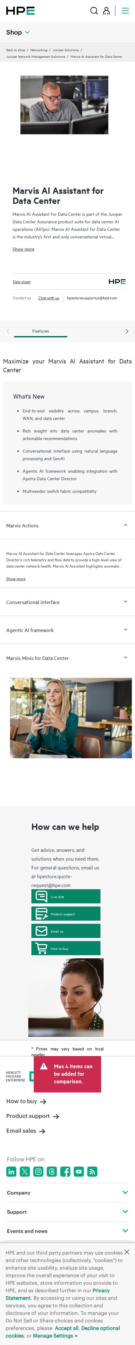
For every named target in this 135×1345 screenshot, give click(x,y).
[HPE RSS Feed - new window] (92, 1172)
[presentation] (127, 332)
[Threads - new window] (52, 1172)
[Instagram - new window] (38, 1172)
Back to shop (15, 49)
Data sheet (21, 281)
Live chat (57, 896)
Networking (38, 49)
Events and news (27, 1231)
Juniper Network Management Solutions (35, 56)
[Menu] (125, 10)
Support (17, 1212)
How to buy (59, 948)
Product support (63, 913)
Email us (57, 931)
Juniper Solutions (66, 49)
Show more (23, 249)
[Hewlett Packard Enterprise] (20, 10)
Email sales (21, 1130)
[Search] (94, 10)
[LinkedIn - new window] (11, 1172)
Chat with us (48, 297)
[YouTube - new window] (79, 1172)
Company (18, 1193)
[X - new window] (25, 1172)
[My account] (106, 10)
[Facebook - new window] (65, 1172)
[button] (126, 1252)
